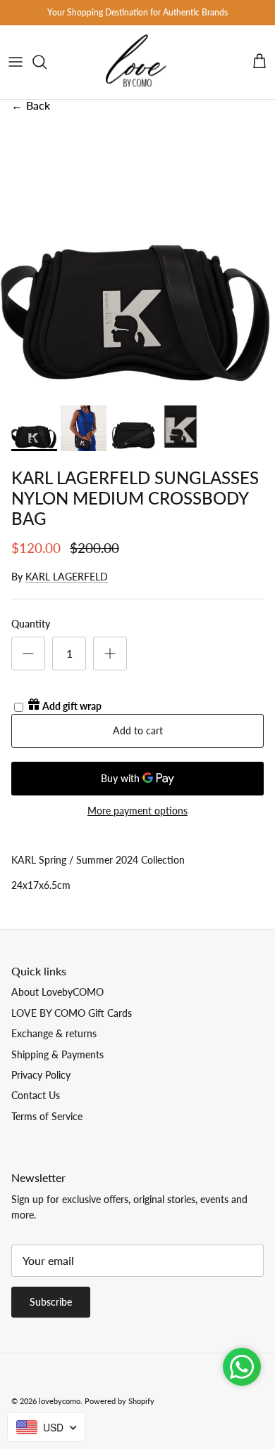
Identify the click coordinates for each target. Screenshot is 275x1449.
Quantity (30, 624)
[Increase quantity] (110, 653)
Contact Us (35, 1095)
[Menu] (15, 61)
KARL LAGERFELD (66, 577)
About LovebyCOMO (57, 992)
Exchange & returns (54, 1033)
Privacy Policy (41, 1075)
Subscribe (51, 1302)
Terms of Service (46, 1116)
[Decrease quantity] (28, 653)
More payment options (137, 811)
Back (30, 105)
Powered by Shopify (119, 1400)
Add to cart (138, 730)
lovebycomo (59, 1400)
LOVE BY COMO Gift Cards (71, 1013)
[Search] (46, 61)
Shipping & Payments (57, 1054)
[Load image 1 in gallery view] (137, 261)
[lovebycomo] (137, 62)
